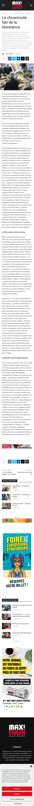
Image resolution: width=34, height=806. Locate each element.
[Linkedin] (18, 58)
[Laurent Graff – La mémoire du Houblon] (6, 497)
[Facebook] (10, 58)
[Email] (23, 58)
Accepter (17, 789)
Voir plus (16, 641)
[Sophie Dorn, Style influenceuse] (6, 635)
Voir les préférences (17, 799)
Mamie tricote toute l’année (20, 623)
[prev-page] (3, 512)
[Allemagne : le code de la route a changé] (6, 607)
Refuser (17, 794)
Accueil (4, 13)
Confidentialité (18, 803)
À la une (9, 13)
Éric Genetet (9, 53)
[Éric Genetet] (3, 54)
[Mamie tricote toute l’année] (6, 626)
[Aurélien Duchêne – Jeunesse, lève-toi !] (6, 506)
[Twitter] (14, 58)
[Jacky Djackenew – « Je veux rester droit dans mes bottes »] (6, 617)
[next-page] (6, 512)
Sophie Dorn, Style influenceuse (21, 633)
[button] (31, 766)
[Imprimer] (27, 58)
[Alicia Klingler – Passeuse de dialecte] (6, 488)
